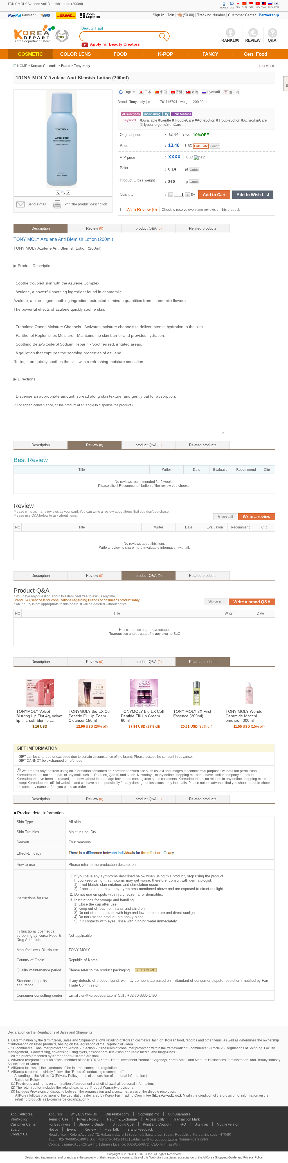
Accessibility (155, 1119)
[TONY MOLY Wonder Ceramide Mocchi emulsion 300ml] (249, 706)
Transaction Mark (186, 1119)
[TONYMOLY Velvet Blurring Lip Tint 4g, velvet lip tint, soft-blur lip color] (40, 706)
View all (225, 516)
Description (41, 228)
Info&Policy (19, 1119)
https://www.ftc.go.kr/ (168, 1095)
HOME (22, 66)
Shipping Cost (123, 1124)
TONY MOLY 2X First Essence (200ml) (192, 713)
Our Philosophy (117, 1114)
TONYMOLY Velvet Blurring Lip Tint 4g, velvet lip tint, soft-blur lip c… (39, 716)
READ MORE (145, 970)
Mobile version (228, 1124)
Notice (53, 1129)
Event (71, 1129)
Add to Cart (214, 194)
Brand (65, 66)
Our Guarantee (179, 1114)
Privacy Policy (87, 1119)
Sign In (158, 15)
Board (15, 1129)
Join (170, 15)
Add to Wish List (253, 194)
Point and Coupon (157, 1124)
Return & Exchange (122, 1119)
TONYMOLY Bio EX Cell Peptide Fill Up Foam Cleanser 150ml (90, 716)
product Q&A (149, 228)
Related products (203, 228)
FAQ (182, 1124)
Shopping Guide (91, 1124)
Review (94, 228)
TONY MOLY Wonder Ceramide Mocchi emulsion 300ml (245, 716)
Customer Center (242, 15)
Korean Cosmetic (44, 66)
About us (55, 1114)
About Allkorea (21, 1114)
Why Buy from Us (84, 1114)
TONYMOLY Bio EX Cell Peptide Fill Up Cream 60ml (142, 716)
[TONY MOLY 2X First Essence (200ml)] (197, 706)
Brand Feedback (140, 1129)
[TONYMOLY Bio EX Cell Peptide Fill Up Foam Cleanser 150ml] (92, 706)
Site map (201, 1124)
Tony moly (82, 66)
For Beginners (59, 1124)
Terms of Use (58, 1119)
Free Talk (112, 1129)
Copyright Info (148, 1114)
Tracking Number (211, 15)
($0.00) (188, 15)
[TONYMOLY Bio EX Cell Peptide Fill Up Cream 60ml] (144, 706)
